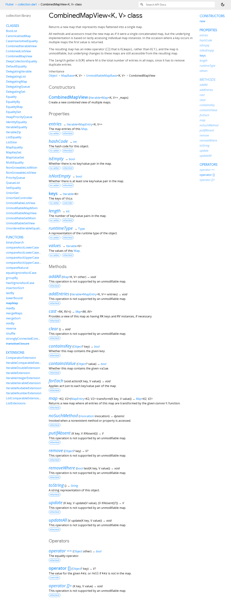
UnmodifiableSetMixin (21, 218)
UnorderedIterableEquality (24, 228)
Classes (12, 26)
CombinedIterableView (21, 46)
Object (53, 76)
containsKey (60, 346)
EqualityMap (14, 107)
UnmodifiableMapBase (101, 76)
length (55, 211)
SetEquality (13, 188)
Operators (208, 165)
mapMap (12, 303)
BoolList (11, 31)
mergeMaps (14, 313)
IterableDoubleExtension (23, 368)
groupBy (12, 278)
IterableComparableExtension (26, 363)
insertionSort (15, 288)
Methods (207, 80)
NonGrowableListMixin (21, 168)
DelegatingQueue (18, 87)
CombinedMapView (68, 97)
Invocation (87, 416)
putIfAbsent (60, 433)
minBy (10, 323)
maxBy (10, 308)
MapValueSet (15, 157)
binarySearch (15, 242)
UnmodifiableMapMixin (22, 208)
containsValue (62, 363)
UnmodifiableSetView (20, 223)
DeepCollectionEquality (21, 61)
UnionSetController (19, 198)
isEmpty (56, 158)
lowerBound (14, 298)
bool (72, 159)
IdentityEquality (16, 122)
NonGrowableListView (21, 173)
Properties (208, 30)
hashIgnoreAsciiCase (20, 283)
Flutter (9, 4)
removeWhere (62, 468)
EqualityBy (13, 102)
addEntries (59, 294)
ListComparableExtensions (24, 398)
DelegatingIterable (19, 71)
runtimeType (61, 228)
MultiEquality (15, 162)
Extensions (15, 353)
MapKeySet (13, 152)
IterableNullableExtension (23, 388)
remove (56, 450)
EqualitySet (13, 112)
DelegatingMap (16, 82)
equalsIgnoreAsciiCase (21, 273)
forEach (56, 381)
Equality (11, 97)
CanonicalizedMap (18, 36)
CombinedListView (18, 51)
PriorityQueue (15, 178)
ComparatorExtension (21, 358)
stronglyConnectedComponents (27, 339)
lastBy (10, 293)
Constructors (212, 16)
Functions (14, 237)
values (55, 245)
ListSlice (11, 142)
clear (53, 328)
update (55, 502)
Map (105, 98)
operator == (60, 551)
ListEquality (13, 137)
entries (55, 124)
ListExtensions (16, 403)
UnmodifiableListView (20, 203)
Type (81, 229)
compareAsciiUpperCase (22, 258)
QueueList (13, 183)
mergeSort (13, 318)
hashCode (58, 141)
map (53, 398)
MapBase (67, 76)
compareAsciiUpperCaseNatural (27, 263)
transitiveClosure (17, 344)
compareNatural (17, 268)
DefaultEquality (16, 66)
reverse (11, 328)
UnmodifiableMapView (21, 213)
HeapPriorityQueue (19, 117)
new (202, 21)
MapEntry (85, 124)
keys (53, 193)
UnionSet (12, 193)
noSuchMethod (63, 415)
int (75, 142)
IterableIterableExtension (23, 383)
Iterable (95, 98)
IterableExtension (18, 373)
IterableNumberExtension (23, 393)
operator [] (60, 568)
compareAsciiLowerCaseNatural (27, 252)
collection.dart (27, 4)
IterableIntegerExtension (23, 378)
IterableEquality (16, 127)
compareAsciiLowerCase (22, 247)
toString (56, 485)
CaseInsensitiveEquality (22, 41)
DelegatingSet (15, 92)
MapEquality (14, 147)
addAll (55, 276)
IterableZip (13, 132)
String (74, 486)
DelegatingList (16, 76)
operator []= (60, 586)
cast (52, 311)
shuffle (10, 333)
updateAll (58, 520)
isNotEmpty (60, 176)
